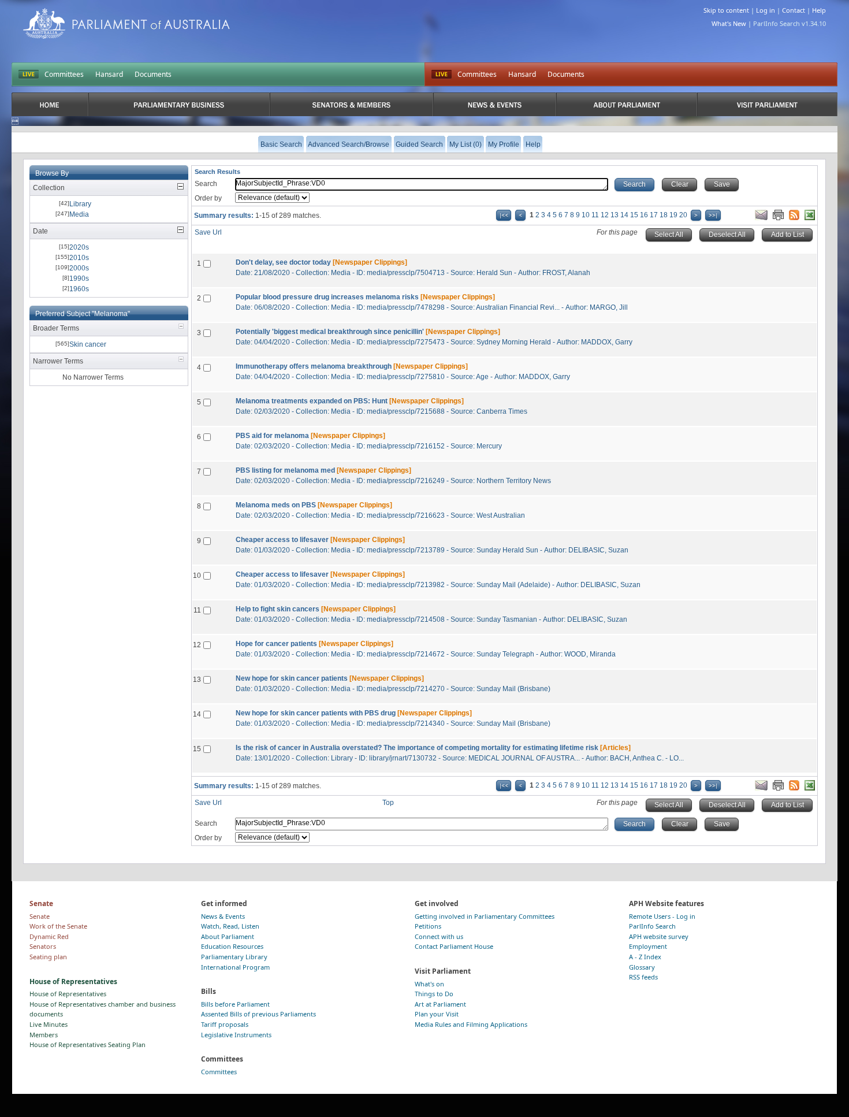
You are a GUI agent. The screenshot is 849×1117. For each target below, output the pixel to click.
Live (441, 74)
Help (819, 10)
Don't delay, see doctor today (283, 262)
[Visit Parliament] (767, 104)
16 (644, 215)
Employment (648, 946)
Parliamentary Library (234, 956)
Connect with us (439, 936)
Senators (42, 946)
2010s (79, 258)
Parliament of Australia (126, 23)
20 (683, 215)
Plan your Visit (437, 1014)
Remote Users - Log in (662, 916)
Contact (793, 10)
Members (43, 1034)
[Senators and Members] (351, 104)
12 (605, 215)
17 (654, 215)
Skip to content (726, 10)
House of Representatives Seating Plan (87, 1044)
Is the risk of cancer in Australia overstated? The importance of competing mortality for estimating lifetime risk (417, 748)
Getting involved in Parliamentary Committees (484, 916)
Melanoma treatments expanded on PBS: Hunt (312, 401)
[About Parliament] (626, 104)
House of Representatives (67, 993)
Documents (153, 74)
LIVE (28, 74)
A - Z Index (645, 956)
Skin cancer (87, 344)
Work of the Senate (58, 926)
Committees (64, 74)
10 (586, 215)
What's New (729, 23)
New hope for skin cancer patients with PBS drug (316, 713)
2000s (79, 268)
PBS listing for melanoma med (285, 470)
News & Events (223, 916)
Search (206, 184)
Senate (39, 916)
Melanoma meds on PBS (276, 505)
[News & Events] (494, 104)
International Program (235, 967)
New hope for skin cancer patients (292, 678)
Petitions (428, 926)
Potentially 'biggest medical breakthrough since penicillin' (330, 332)
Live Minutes (48, 1024)
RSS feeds (643, 977)
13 (614, 215)
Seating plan (48, 956)
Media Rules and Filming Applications (471, 1024)
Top (388, 803)
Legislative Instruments (236, 1034)
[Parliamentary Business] (179, 104)
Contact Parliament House (454, 946)
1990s (79, 278)
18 (664, 215)
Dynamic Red (49, 936)
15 (634, 215)
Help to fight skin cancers (277, 609)
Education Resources (232, 946)
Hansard (109, 74)
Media (79, 214)
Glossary (642, 967)
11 (595, 215)
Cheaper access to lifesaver (282, 540)
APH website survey (658, 936)
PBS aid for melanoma (272, 436)
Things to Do (434, 993)
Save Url (208, 232)
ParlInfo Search (652, 926)
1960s (79, 289)
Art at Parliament (440, 1004)
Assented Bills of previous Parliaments (258, 1014)
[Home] (50, 104)
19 (673, 215)
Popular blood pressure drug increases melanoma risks (327, 297)
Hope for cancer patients (276, 644)
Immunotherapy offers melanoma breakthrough (314, 366)
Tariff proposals (224, 1024)
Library (80, 204)
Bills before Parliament (235, 1004)
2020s (79, 247)
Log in (765, 10)
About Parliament (227, 936)
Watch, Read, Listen (230, 926)
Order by (208, 198)
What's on (429, 983)
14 (624, 215)
